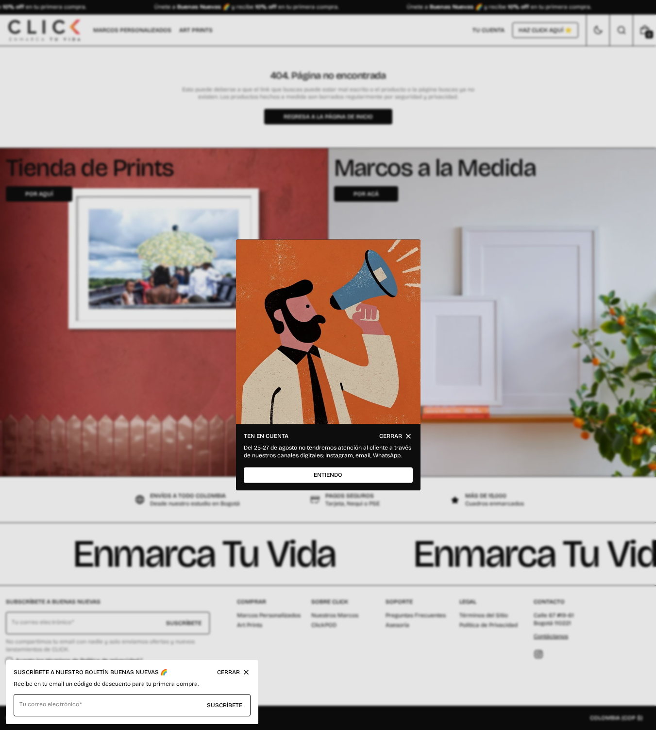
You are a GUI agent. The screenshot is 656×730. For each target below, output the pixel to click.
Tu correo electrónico (49, 704)
